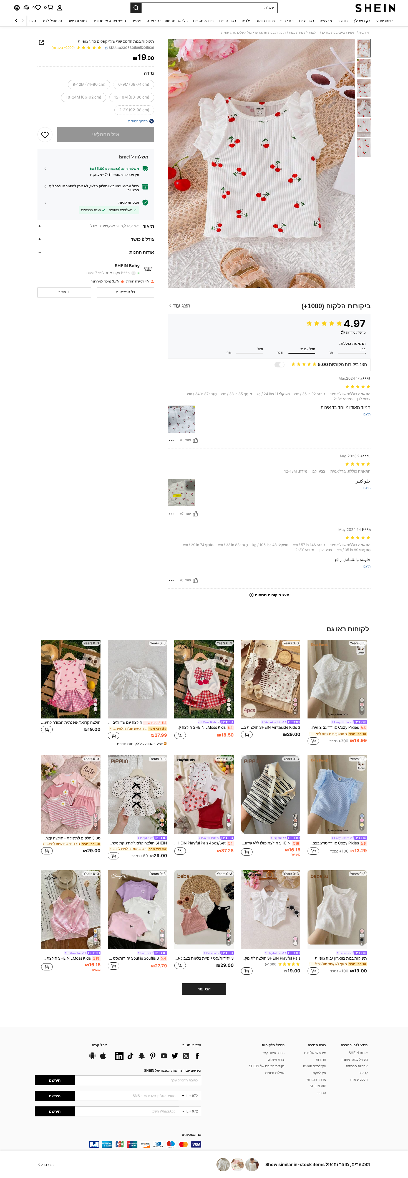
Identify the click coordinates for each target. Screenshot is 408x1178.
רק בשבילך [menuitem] (361, 21)
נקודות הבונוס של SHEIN (266, 1066)
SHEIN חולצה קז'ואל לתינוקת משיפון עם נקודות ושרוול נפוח (137, 843)
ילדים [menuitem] (246, 21)
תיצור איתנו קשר (273, 1053)
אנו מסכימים (191, 1135)
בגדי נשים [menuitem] (306, 21)
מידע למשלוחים (315, 1053)
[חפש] (136, 7)
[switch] (279, 364)
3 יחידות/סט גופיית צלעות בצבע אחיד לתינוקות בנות (204, 958)
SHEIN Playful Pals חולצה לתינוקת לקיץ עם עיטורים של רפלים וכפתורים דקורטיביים (270, 958)
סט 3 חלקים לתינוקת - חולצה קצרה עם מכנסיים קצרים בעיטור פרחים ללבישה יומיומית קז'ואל (70, 838)
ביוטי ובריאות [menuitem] (77, 21)
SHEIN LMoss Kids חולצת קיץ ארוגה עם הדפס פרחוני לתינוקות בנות (70, 958)
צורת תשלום (276, 1059)
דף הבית (365, 32)
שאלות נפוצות (274, 1073)
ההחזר (321, 1093)
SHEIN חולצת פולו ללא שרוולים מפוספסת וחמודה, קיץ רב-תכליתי (270, 843)
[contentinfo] (118, 1144)
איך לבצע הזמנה (314, 1066)
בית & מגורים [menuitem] (203, 21)
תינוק (351, 32)
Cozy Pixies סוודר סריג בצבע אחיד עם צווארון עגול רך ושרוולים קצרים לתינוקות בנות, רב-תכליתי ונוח (337, 843)
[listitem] (337, 692)
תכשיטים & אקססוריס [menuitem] (109, 21)
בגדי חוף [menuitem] (287, 21)
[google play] (92, 1058)
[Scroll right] (16, 21)
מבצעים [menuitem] (326, 21)
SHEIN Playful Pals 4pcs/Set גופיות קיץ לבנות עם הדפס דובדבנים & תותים (203, 843)
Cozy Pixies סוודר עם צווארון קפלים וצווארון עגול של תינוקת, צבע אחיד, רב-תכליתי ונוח (337, 727)
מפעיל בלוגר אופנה (354, 1059)
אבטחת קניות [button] (129, 202)
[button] (26, 7)
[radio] (134, 84)
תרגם (367, 414)
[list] (156, 1056)
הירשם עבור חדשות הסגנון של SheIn (172, 1071)
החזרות (321, 1059)
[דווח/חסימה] (171, 440)
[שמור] (44, 134)
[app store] (103, 1058)
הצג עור (204, 989)
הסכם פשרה (359, 1079)
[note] (140, 743)
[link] (49, 7)
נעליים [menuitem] (136, 21)
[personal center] (59, 7)
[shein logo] (375, 8)
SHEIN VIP (318, 1086)
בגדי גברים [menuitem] (227, 21)
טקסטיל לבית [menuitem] (51, 21)
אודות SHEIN (358, 1053)
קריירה (363, 1073)
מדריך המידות (316, 1079)
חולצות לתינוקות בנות (304, 32)
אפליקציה (99, 1045)
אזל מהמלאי (105, 134)
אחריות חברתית (357, 1066)
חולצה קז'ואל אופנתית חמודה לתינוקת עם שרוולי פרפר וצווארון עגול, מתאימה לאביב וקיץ (70, 722)
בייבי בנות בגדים (333, 32)
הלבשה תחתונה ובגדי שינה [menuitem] (167, 21)
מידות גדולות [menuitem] (265, 21)
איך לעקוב (319, 1073)
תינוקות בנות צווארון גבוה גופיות (341, 958)
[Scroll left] (23, 21)
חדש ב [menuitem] (343, 21)
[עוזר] (195, 440)
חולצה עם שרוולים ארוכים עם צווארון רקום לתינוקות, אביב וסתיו (137, 722)
